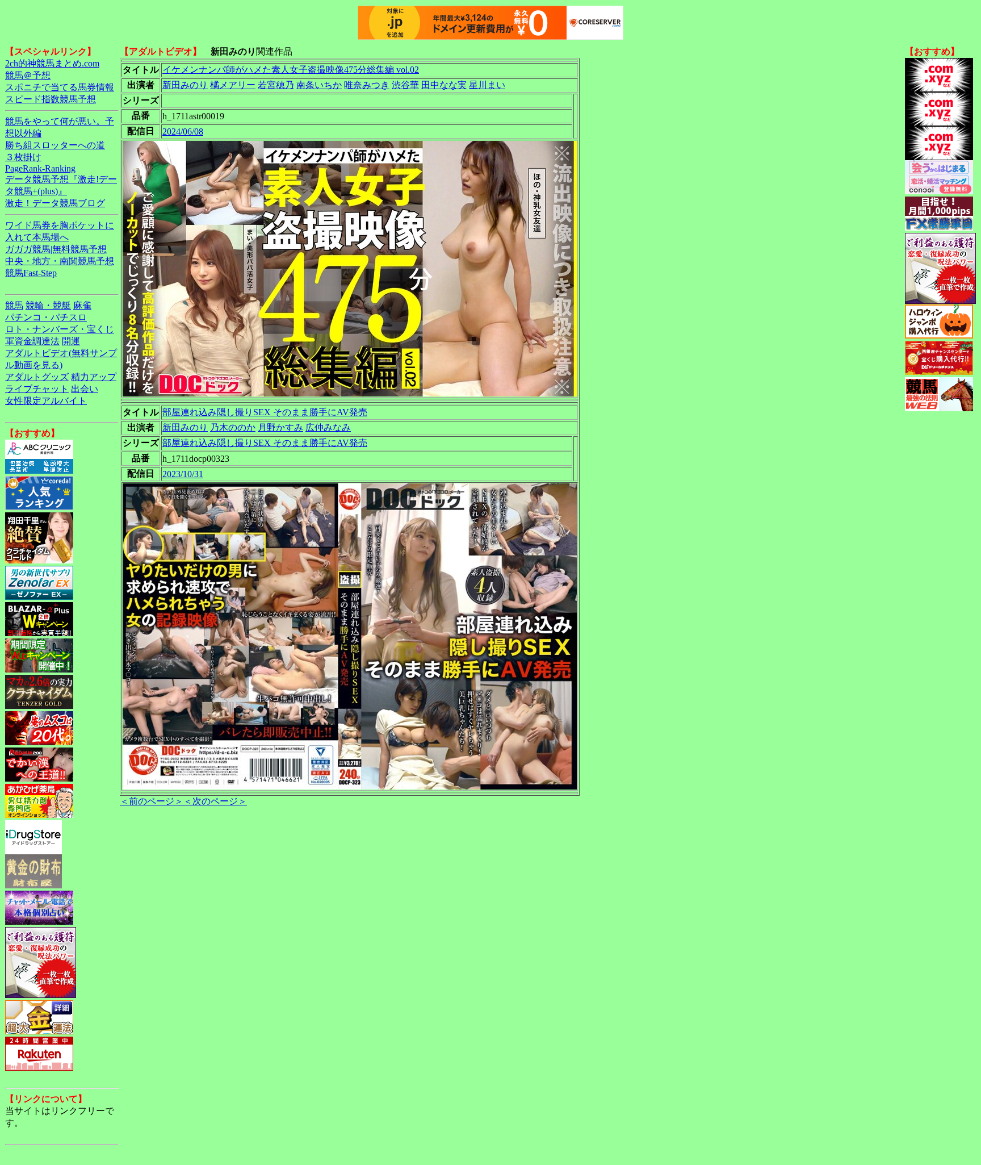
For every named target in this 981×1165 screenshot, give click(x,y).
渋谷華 (405, 85)
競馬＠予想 (28, 75)
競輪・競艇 (48, 305)
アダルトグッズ (37, 377)
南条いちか (319, 85)
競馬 (14, 305)
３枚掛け (23, 157)
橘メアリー (232, 85)
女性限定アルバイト (46, 401)
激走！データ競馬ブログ (55, 203)
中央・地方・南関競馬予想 (59, 261)
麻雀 (82, 305)
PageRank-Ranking (40, 168)
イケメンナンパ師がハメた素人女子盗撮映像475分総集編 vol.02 (290, 69)
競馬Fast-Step (31, 273)
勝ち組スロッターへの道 (55, 145)
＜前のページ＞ (151, 801)
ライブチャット (37, 389)
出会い (84, 389)
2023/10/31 (182, 474)
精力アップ (93, 377)
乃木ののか (232, 427)
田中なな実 (444, 85)
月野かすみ (280, 427)
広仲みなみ (328, 427)
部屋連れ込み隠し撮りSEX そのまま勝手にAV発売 (264, 412)
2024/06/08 (182, 131)
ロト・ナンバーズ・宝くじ (59, 329)
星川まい (487, 85)
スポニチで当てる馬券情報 (59, 87)
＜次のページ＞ (215, 801)
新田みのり (185, 85)
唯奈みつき (366, 85)
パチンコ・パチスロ (46, 317)
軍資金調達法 (32, 341)
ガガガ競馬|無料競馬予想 (56, 249)
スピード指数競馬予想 (50, 99)
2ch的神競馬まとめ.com (52, 63)
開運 (71, 341)
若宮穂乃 (276, 85)
